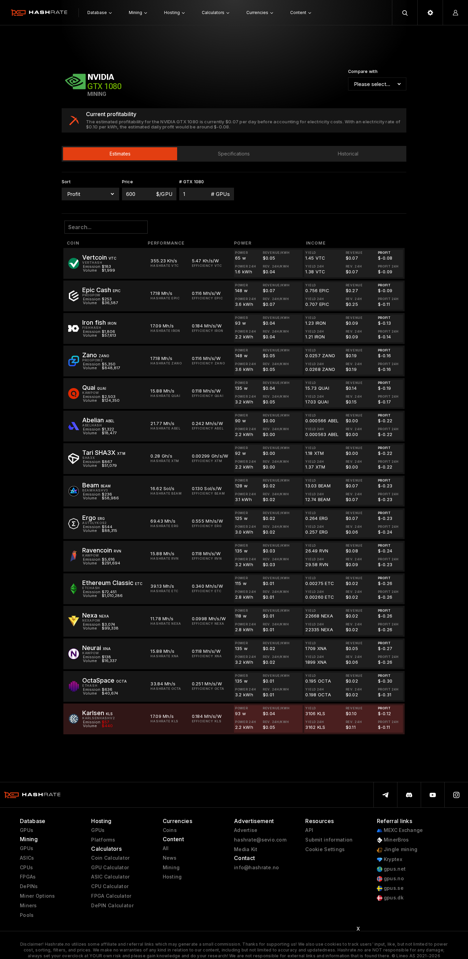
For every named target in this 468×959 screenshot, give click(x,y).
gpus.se (393, 888)
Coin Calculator (110, 858)
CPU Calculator (109, 886)
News (170, 858)
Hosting (172, 877)
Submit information (329, 840)
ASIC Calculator (110, 877)
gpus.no (393, 878)
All (166, 848)
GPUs (26, 830)
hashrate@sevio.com (260, 840)
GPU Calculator (110, 867)
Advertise (246, 830)
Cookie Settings (325, 849)
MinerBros (395, 840)
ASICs (27, 858)
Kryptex (392, 859)
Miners (28, 905)
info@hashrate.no (256, 867)
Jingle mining (400, 849)
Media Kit (246, 849)
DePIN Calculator (112, 905)
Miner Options (37, 896)
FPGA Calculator (111, 896)
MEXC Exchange (402, 830)
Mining (171, 867)
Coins (170, 830)
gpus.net (394, 869)
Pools (27, 915)
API (309, 830)
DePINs (29, 886)
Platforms (103, 840)
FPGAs (28, 877)
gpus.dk (393, 897)
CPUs (26, 867)
